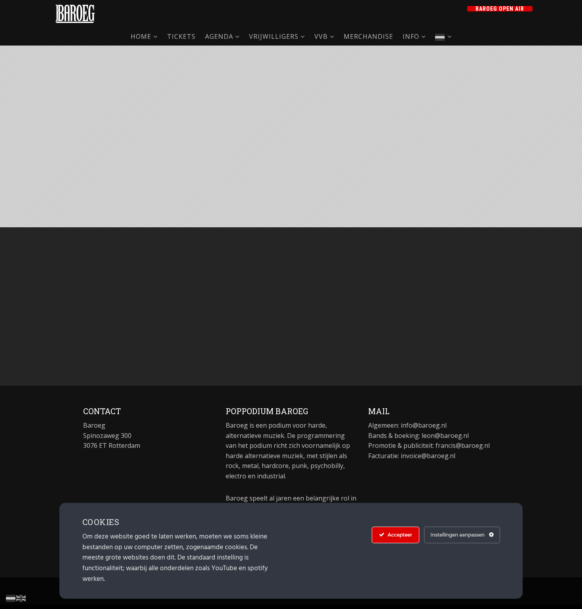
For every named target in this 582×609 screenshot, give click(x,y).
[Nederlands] (443, 37)
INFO (411, 36)
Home (141, 36)
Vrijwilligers (274, 36)
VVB (321, 36)
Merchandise (368, 36)
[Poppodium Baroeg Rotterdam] (75, 14)
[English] (21, 597)
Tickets (181, 36)
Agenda (219, 36)
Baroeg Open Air (499, 8)
